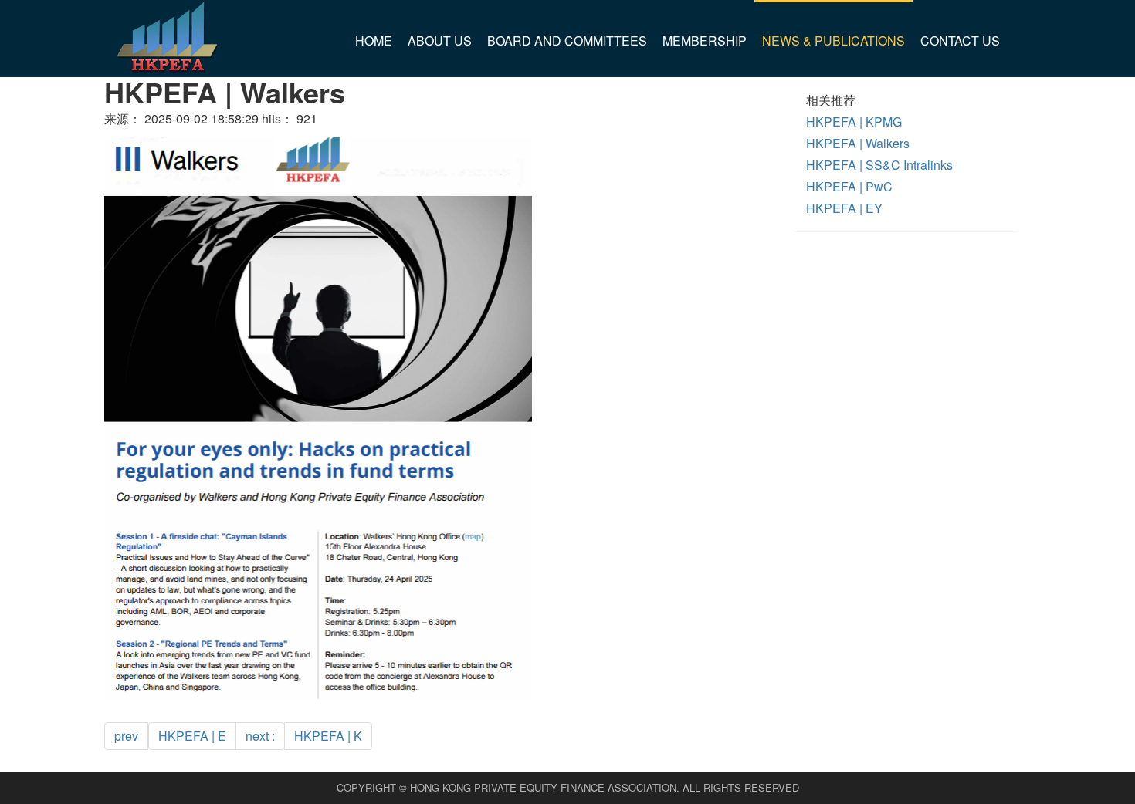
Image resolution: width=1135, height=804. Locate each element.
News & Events (815, 73)
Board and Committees (567, 40)
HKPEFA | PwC (849, 186)
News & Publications (833, 40)
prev (126, 736)
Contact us (960, 40)
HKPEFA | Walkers (858, 143)
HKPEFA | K (328, 736)
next (260, 736)
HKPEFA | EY (844, 208)
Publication (804, 112)
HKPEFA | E (192, 736)
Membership (704, 40)
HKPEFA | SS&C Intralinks (879, 165)
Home (373, 40)
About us (440, 40)
